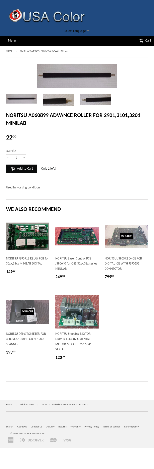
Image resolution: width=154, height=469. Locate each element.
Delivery (50, 426)
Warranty (75, 426)
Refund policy (131, 426)
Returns (62, 426)
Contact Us (36, 426)
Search (9, 426)
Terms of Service (111, 426)
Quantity (11, 150)
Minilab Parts (27, 404)
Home (9, 51)
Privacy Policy (91, 426)
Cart (148, 40)
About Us (22, 426)
